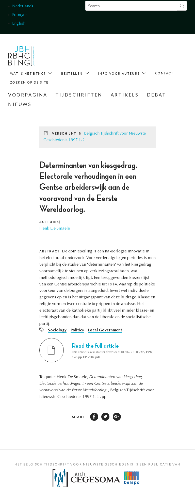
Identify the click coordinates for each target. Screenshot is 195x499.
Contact (164, 73)
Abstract (49, 251)
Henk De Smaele (54, 229)
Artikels (125, 95)
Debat (156, 95)
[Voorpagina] (21, 57)
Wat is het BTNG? (28, 73)
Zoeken (182, 6)
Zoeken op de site (29, 82)
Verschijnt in (67, 133)
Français (19, 15)
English (18, 24)
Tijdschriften (79, 95)
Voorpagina (27, 95)
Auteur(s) (50, 221)
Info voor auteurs (119, 73)
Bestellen (72, 73)
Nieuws (20, 104)
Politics (77, 330)
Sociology (57, 330)
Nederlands (22, 6)
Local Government (105, 330)
